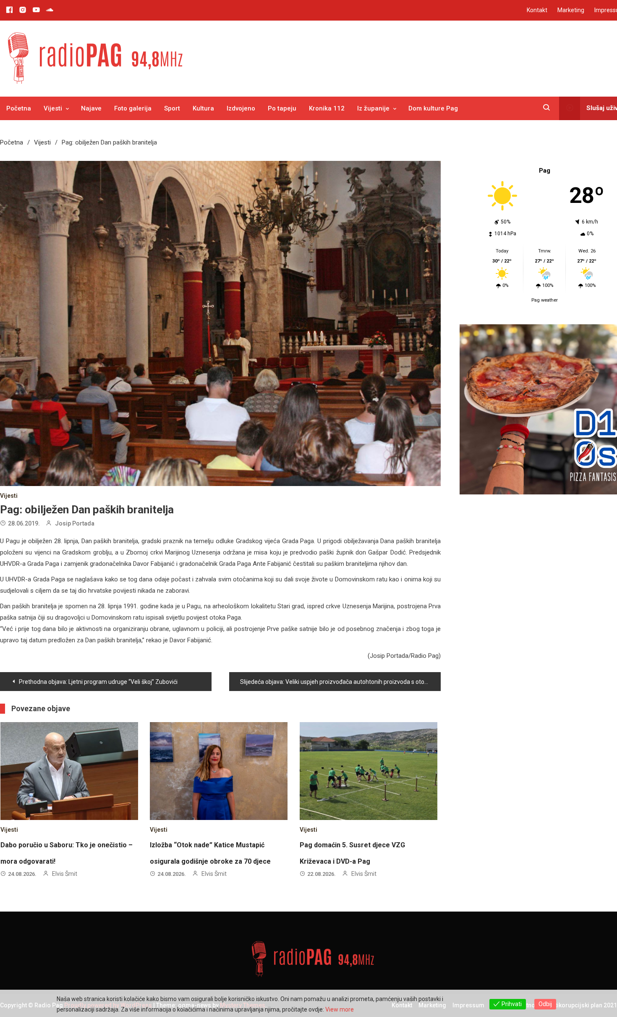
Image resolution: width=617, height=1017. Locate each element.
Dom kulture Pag (433, 108)
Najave (91, 108)
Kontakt (537, 10)
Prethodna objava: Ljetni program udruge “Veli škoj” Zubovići (98, 681)
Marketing (570, 10)
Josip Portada (74, 523)
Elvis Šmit (64, 873)
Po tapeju (282, 108)
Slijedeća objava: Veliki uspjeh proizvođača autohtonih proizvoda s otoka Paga (340, 681)
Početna (18, 108)
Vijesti (53, 108)
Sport (172, 108)
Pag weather (544, 300)
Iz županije (373, 108)
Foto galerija (133, 108)
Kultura (203, 108)
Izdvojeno (241, 108)
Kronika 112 (327, 108)
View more (339, 1009)
